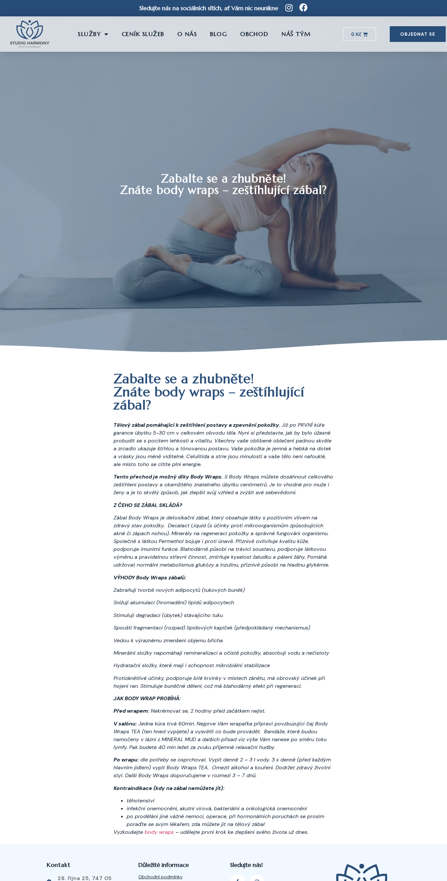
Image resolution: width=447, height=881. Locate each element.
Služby (89, 34)
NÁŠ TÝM (296, 34)
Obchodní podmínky (160, 877)
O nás (187, 34)
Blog (218, 34)
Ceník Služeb (143, 34)
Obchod (254, 34)
